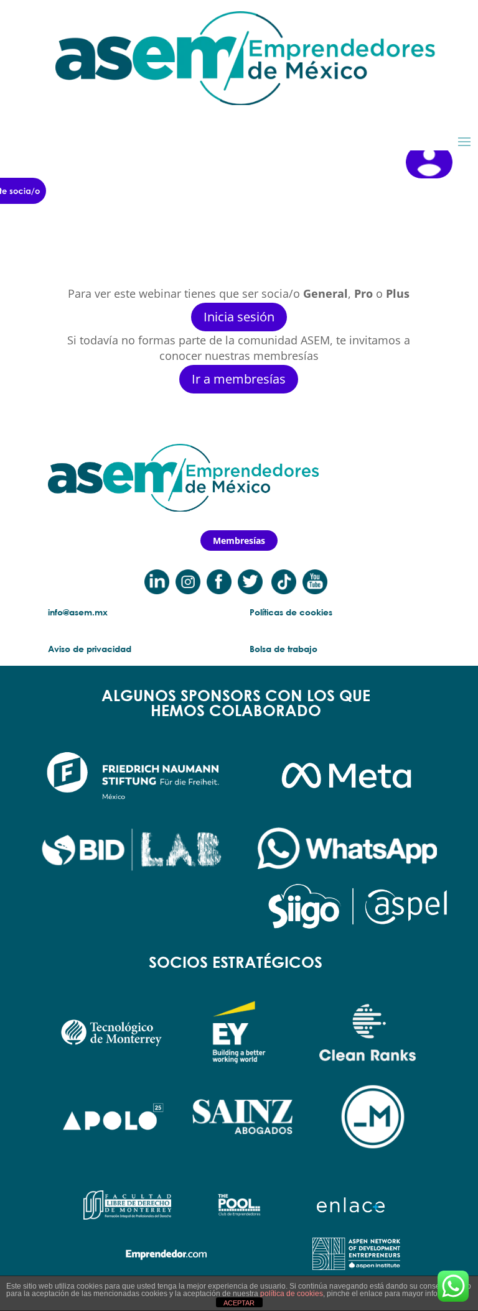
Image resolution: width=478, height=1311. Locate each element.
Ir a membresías (239, 378)
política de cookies (291, 1293)
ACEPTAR (239, 1303)
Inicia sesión (239, 316)
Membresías (239, 540)
